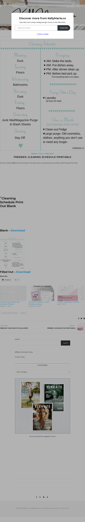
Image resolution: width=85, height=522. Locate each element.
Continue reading (42, 34)
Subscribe (64, 28)
